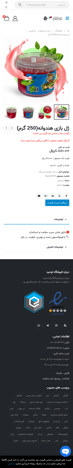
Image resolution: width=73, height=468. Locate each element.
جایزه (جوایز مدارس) (59, 414)
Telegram (47, 325)
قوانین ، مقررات (62, 373)
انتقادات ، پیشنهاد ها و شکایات (55, 378)
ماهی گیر (38, 427)
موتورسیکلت (62, 434)
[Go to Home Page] (68, 31)
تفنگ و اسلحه (34, 408)
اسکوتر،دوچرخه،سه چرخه (57, 402)
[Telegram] (6, 2)
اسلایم (59, 185)
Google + (46, 196)
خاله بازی (14, 414)
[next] (6, 128)
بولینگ (22, 402)
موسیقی (50, 434)
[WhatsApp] (6, 7)
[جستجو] (20, 5)
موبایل (18, 427)
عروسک (31, 421)
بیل (14, 402)
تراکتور (47, 408)
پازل (12, 434)
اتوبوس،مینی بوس (34, 395)
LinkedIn (53, 196)
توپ (11, 408)
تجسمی (57, 408)
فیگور (65, 427)
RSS (65, 325)
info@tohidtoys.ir (55, 348)
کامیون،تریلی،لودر (29, 440)
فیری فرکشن (19, 421)
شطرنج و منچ (44, 421)
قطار (57, 427)
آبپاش (65, 395)
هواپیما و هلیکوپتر (25, 434)
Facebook (66, 196)
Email (39, 196)
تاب (66, 408)
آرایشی (56, 395)
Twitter (60, 196)
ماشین (48, 427)
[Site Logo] (52, 18)
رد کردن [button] (11, 464)
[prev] (12, 128)
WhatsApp (38, 325)
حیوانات (25, 414)
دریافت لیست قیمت (57, 203)
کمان (16, 440)
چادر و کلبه (46, 440)
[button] (66, 18)
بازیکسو (60, 180)
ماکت (28, 427)
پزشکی (65, 440)
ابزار (47, 395)
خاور (66, 421)
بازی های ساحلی (36, 402)
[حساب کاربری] (15, 18)
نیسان (39, 434)
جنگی (35, 414)
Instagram (56, 325)
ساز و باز (56, 421)
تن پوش (21, 408)
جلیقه (44, 414)
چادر (56, 440)
